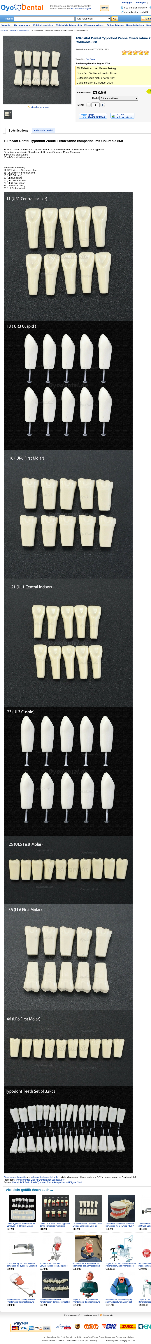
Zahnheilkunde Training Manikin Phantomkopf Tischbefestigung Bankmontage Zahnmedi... (21, 1302)
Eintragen (141, 2)
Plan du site (108, 1315)
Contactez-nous (90, 1315)
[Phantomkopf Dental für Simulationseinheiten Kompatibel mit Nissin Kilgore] (55, 1248)
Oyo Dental (90, 59)
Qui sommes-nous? (72, 1315)
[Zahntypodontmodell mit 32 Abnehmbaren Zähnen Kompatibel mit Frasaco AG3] (55, 1284)
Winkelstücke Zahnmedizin (69, 25)
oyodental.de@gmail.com (123, 1340)
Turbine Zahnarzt (115, 25)
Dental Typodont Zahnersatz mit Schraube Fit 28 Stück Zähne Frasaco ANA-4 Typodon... (21, 1226)
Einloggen (127, 2)
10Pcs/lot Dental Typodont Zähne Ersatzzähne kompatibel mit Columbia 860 (87, 1226)
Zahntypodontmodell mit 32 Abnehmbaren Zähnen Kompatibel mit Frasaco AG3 (55, 1302)
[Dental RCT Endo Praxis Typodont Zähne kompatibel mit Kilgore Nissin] (55, 1208)
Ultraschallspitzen (135, 25)
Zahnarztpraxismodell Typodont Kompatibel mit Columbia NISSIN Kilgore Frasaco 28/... (120, 1226)
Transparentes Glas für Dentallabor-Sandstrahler (40, 1180)
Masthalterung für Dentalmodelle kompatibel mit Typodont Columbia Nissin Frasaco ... (22, 1265)
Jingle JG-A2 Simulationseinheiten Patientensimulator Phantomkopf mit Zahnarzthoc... (121, 1265)
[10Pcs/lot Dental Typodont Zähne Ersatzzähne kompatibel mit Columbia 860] (37, 70)
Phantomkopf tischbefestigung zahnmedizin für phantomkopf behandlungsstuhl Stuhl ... (119, 1302)
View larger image (40, 107)
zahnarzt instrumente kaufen (45, 1177)
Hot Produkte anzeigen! (81, 9)
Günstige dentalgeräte (15, 1177)
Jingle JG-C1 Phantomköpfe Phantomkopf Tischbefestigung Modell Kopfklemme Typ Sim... (86, 1302)
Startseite (5, 25)
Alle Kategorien (21, 25)
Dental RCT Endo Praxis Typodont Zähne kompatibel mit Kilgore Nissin (47, 1182)
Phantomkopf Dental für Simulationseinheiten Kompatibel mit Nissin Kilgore (54, 1265)
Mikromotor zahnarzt (94, 25)
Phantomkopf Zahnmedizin (18, 30)
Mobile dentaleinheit (43, 25)
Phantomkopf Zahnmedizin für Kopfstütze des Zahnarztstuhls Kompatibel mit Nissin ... (86, 1265)
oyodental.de (73, 1337)
